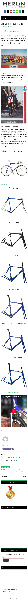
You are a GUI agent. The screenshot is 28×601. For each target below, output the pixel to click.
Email (17, 11)
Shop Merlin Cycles (23, 11)
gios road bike (18, 469)
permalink (25, 471)
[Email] (13, 449)
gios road (13, 469)
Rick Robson (5, 26)
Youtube (11, 11)
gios (6, 469)
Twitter (8, 11)
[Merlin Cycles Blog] (14, 7)
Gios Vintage (4, 184)
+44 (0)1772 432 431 (7, 591)
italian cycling (24, 469)
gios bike (9, 469)
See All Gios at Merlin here (14, 392)
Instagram (14, 11)
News (8, 467)
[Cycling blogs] (10, 500)
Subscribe (6, 560)
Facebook (5, 11)
